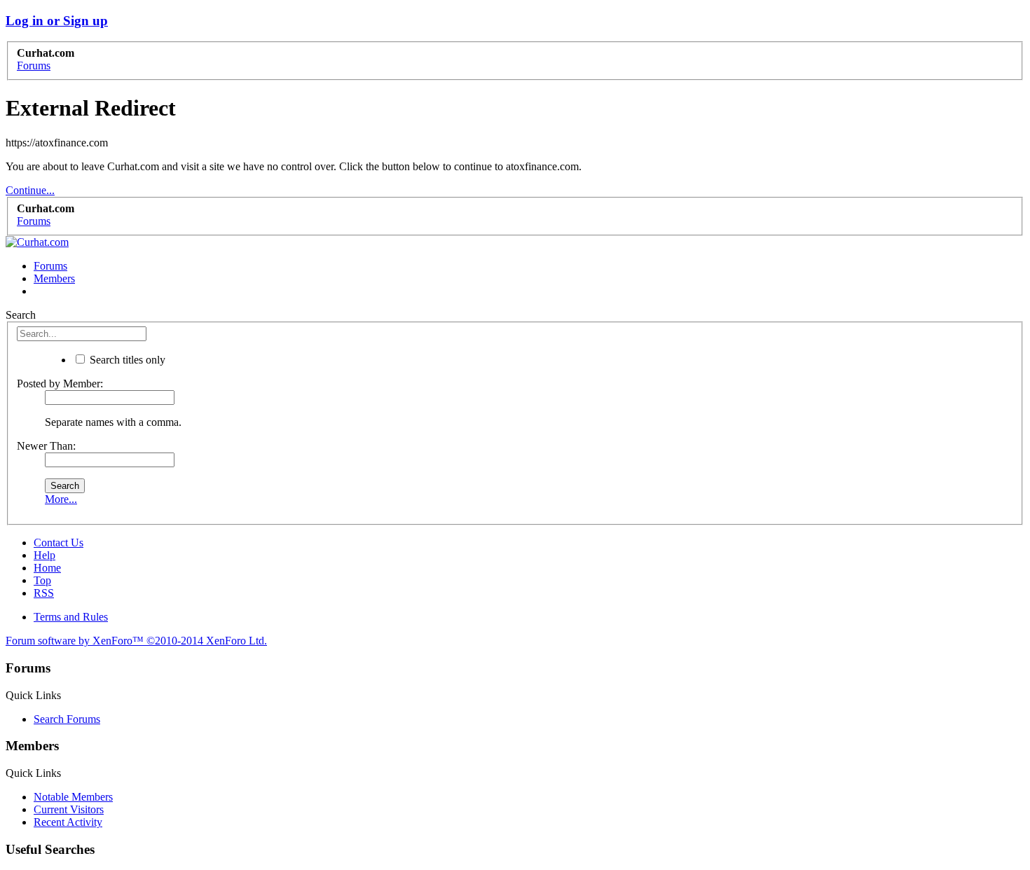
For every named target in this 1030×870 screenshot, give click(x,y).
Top (42, 580)
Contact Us (58, 542)
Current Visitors (69, 809)
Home (47, 568)
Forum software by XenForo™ (136, 641)
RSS (44, 593)
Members (54, 278)
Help (44, 555)
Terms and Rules (71, 617)
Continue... (30, 190)
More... (61, 499)
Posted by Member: (60, 383)
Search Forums (67, 719)
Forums (50, 266)
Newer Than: (46, 446)
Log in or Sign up (57, 20)
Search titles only (126, 360)
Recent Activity (68, 822)
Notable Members (73, 797)
